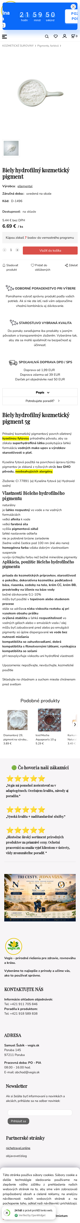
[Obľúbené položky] (56, 36)
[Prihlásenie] (64, 36)
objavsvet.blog (16, 1156)
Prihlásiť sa (18, 1121)
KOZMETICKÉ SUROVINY (18, 46)
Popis (40, 392)
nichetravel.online (18, 1148)
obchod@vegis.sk (27, 1072)
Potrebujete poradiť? (40, 401)
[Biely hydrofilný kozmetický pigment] (40, 92)
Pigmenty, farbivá (48, 46)
